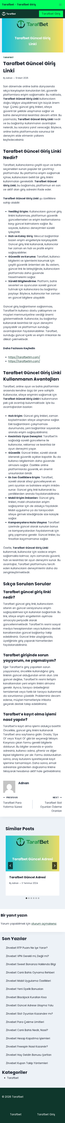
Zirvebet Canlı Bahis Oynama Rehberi (30, 972)
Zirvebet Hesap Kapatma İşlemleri (28, 1038)
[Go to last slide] (10, 865)
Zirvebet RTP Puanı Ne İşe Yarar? (26, 948)
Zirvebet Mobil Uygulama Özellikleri (28, 981)
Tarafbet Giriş (51, 14)
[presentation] (32, 853)
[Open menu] (60, 4)
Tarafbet (8, 57)
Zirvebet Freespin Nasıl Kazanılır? (27, 1046)
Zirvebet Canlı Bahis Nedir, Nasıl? (27, 1030)
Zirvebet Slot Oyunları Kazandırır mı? (29, 1013)
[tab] (26, 898)
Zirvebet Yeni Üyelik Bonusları (24, 989)
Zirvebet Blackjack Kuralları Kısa (26, 997)
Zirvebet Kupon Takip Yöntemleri (27, 1063)
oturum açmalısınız (43, 923)
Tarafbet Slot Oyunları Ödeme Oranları (51, 804)
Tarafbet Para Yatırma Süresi (12, 802)
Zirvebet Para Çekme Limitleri (25, 1022)
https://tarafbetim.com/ (24, 357)
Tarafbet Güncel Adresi (27, 877)
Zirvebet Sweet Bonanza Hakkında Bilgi (31, 964)
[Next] (54, 865)
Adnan (9, 78)
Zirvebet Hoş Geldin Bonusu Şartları (28, 1055)
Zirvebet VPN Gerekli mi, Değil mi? (27, 956)
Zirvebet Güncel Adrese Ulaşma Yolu (29, 1005)
